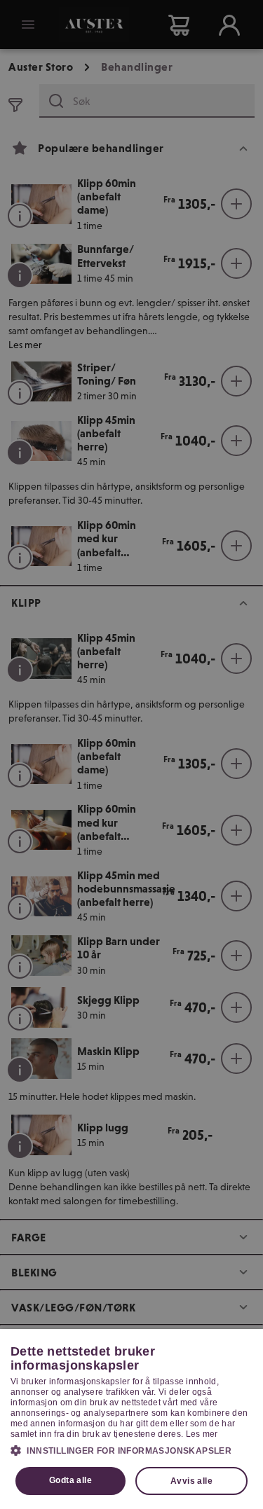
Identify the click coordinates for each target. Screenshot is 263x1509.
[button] (131, 1450)
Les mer (202, 1434)
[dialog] (131, 1419)
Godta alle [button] (70, 1480)
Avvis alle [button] (191, 1481)
